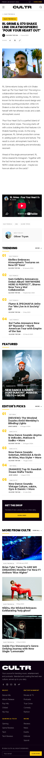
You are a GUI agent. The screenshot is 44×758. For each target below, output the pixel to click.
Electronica (9, 14)
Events (26, 732)
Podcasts (27, 699)
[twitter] (15, 684)
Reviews (27, 724)
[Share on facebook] (10, 40)
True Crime (28, 704)
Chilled (5, 708)
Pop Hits (5, 704)
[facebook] (3, 684)
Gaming (5, 724)
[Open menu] (3, 7)
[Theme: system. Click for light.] (29, 1)
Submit (26, 740)
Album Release (8, 699)
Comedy (27, 708)
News (26, 728)
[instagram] (7, 684)
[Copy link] (20, 40)
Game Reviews (8, 728)
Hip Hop (5, 712)
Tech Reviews (7, 736)
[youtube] (11, 684)
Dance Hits (6, 695)
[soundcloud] (19, 684)
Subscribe (38, 2)
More (38, 248)
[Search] (40, 7)
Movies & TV (29, 695)
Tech (4, 732)
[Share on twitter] (15, 40)
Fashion (27, 712)
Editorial (27, 736)
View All (37, 530)
